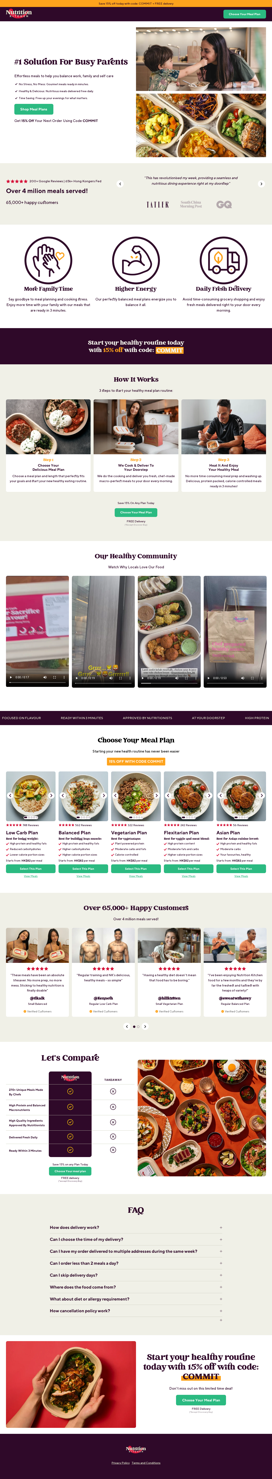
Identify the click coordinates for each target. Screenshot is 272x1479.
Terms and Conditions (146, 1462)
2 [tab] (29, 817)
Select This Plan (31, 868)
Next (51, 795)
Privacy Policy (121, 1462)
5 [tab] (37, 817)
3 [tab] (31, 817)
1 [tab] (25, 817)
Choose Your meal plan (70, 1171)
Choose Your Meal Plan (244, 14)
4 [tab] (34, 817)
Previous (10, 795)
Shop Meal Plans (33, 109)
